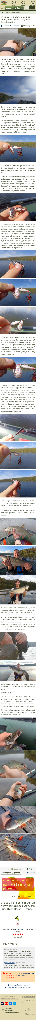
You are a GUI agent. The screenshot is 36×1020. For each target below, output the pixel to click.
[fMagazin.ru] (4, 2)
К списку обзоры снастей (19, 985)
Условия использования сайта (10, 998)
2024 (12, 12)
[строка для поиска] (27, 7)
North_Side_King (9, 963)
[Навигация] (2, 7)
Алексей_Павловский (11, 26)
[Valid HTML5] (26, 1009)
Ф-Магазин (11, 996)
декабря (18, 12)
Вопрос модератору (12, 873)
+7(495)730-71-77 (29, 1000)
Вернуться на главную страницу (19, 987)
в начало (31, 873)
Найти (32, 8)
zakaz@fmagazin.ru (29, 997)
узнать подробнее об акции (21, 896)
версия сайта (31, 1014)
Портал (20, 8)
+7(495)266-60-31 (29, 1004)
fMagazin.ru (2, 12)
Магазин (9, 8)
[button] (2, 1003)
